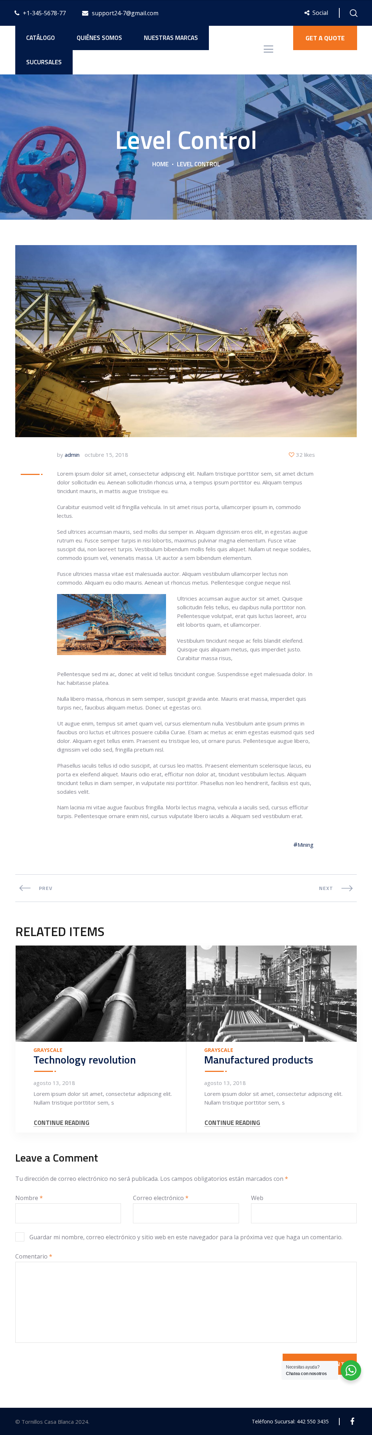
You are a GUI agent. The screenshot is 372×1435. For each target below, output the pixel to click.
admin (72, 455)
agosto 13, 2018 (54, 1083)
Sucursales (44, 62)
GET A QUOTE (325, 38)
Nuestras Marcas (171, 37)
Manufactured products (258, 1059)
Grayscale (47, 1050)
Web (257, 1198)
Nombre (29, 1198)
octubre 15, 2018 (106, 455)
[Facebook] (352, 1421)
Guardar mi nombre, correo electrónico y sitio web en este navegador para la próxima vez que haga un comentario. (186, 1237)
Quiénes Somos (99, 37)
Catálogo (40, 37)
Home (160, 164)
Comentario (33, 1256)
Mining (306, 844)
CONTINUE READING (61, 1123)
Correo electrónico (161, 1198)
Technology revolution (84, 1059)
